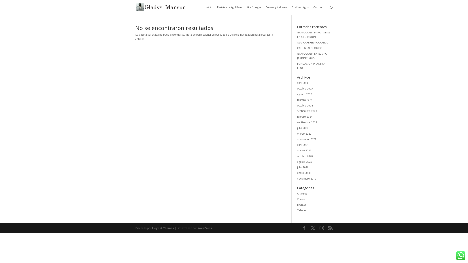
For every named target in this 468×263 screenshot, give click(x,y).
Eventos (302, 204)
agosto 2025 (304, 94)
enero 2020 (304, 173)
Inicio (209, 7)
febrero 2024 (304, 116)
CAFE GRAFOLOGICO (309, 48)
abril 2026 (303, 83)
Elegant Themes (163, 228)
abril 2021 (303, 144)
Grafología (254, 7)
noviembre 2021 (306, 139)
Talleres (301, 210)
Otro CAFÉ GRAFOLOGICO (313, 42)
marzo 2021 (304, 150)
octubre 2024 (305, 105)
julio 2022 (303, 128)
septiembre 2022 (307, 122)
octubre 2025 (305, 88)
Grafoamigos (300, 7)
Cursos (301, 199)
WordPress (205, 228)
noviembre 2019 (306, 178)
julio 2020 (303, 167)
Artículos (302, 193)
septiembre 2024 (307, 111)
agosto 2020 (304, 161)
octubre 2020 (305, 156)
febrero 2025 (304, 100)
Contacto (319, 7)
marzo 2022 (304, 133)
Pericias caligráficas (229, 7)
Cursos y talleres (276, 7)
